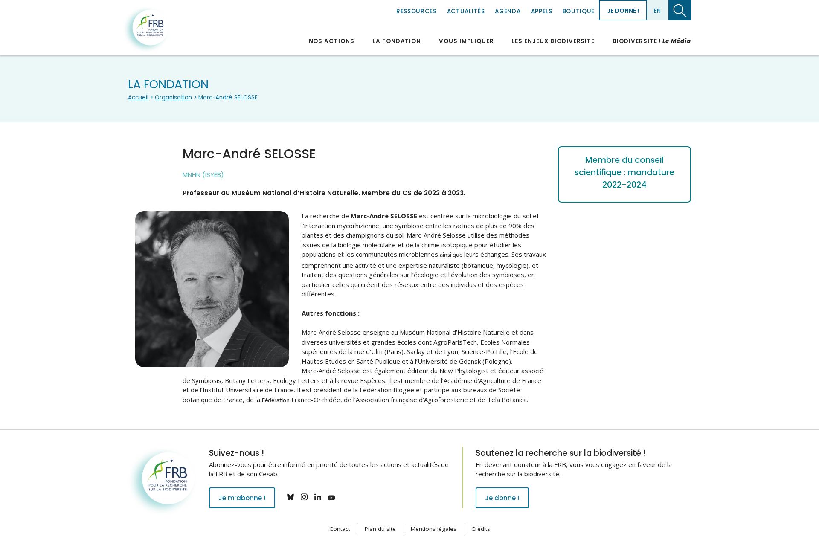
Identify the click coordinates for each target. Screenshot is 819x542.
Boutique (579, 11)
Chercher (679, 10)
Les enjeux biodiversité (553, 41)
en (657, 10)
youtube (331, 497)
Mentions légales (433, 529)
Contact (339, 529)
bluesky (290, 497)
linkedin (318, 497)
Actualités (466, 11)
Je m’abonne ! (242, 497)
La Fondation (396, 41)
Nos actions (331, 41)
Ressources (416, 11)
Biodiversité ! (652, 41)
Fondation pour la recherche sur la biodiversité (146, 29)
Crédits (480, 529)
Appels (541, 11)
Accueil (138, 97)
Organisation (173, 97)
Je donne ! (623, 10)
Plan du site (380, 529)
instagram (304, 497)
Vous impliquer (466, 41)
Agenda (507, 11)
